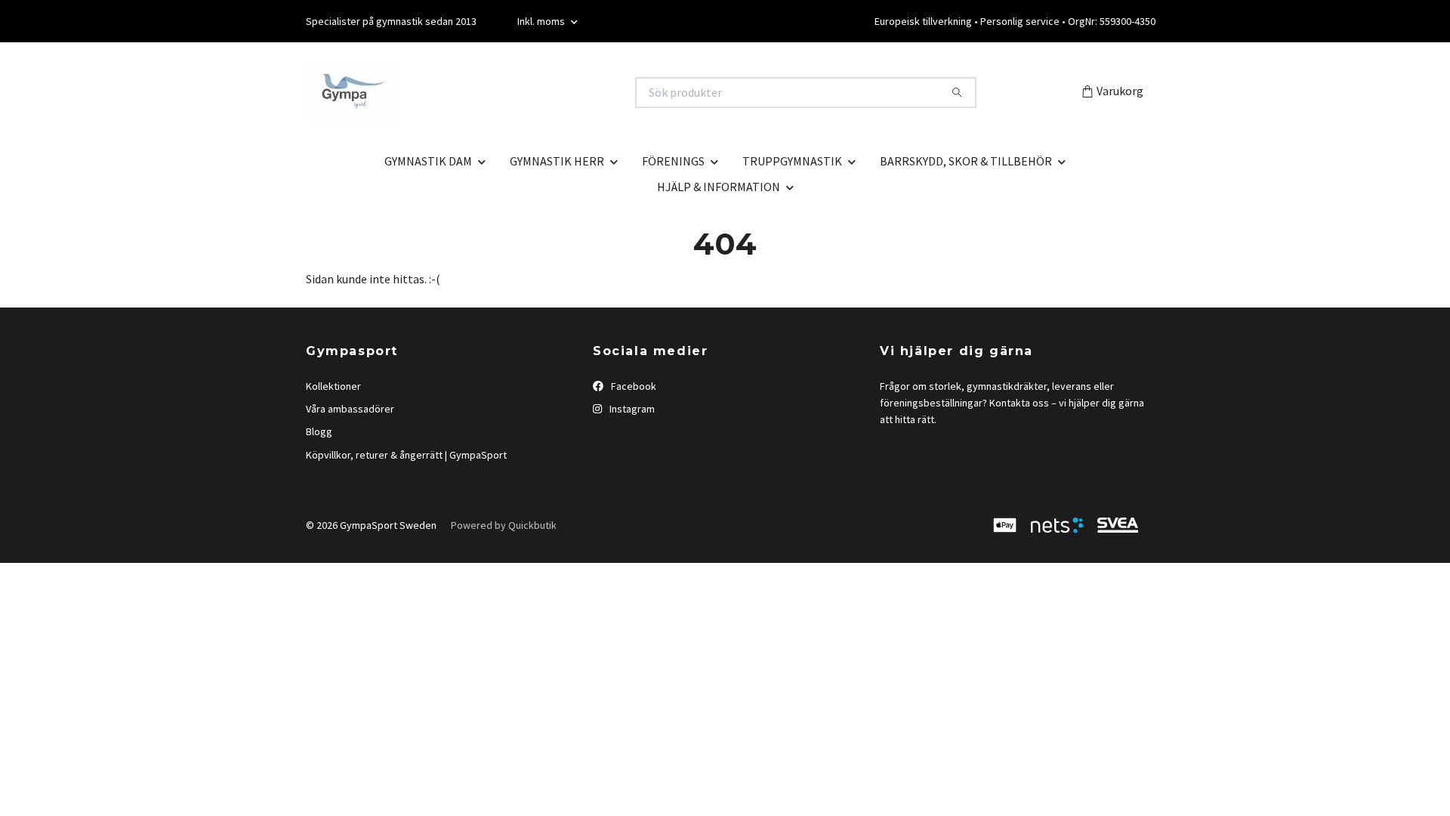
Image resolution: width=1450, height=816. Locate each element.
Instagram (631, 409)
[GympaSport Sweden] (516, 92)
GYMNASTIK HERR (557, 160)
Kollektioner (333, 386)
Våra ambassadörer (350, 409)
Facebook (632, 386)
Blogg (319, 431)
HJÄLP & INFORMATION (718, 186)
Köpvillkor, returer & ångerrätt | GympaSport (406, 455)
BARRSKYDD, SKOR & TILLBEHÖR (966, 160)
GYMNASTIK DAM (428, 160)
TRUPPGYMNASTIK (792, 160)
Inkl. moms (542, 21)
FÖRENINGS (673, 160)
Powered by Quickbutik (504, 525)
